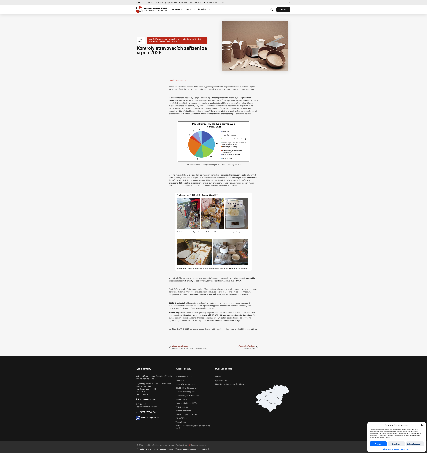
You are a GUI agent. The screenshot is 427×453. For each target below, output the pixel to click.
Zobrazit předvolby (414, 444)
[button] (422, 425)
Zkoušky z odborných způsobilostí (229, 384)
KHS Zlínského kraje (155, 39)
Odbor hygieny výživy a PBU (172, 39)
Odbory (176, 9)
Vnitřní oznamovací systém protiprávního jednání (192, 427)
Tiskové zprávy (181, 422)
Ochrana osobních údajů (401, 449)
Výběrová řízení (221, 380)
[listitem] (267, 405)
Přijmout (378, 444)
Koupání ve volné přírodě (185, 392)
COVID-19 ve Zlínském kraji (186, 388)
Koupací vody (181, 399)
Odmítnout (396, 444)
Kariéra (218, 377)
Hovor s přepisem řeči (150, 417)
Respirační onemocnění (185, 384)
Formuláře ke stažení (184, 377)
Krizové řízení (181, 418)
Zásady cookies (388, 449)
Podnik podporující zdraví (186, 414)
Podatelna (179, 380)
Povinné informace (183, 411)
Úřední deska (203, 9)
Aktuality (189, 9)
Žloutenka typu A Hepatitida (187, 395)
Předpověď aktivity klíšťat (186, 403)
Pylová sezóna (181, 407)
